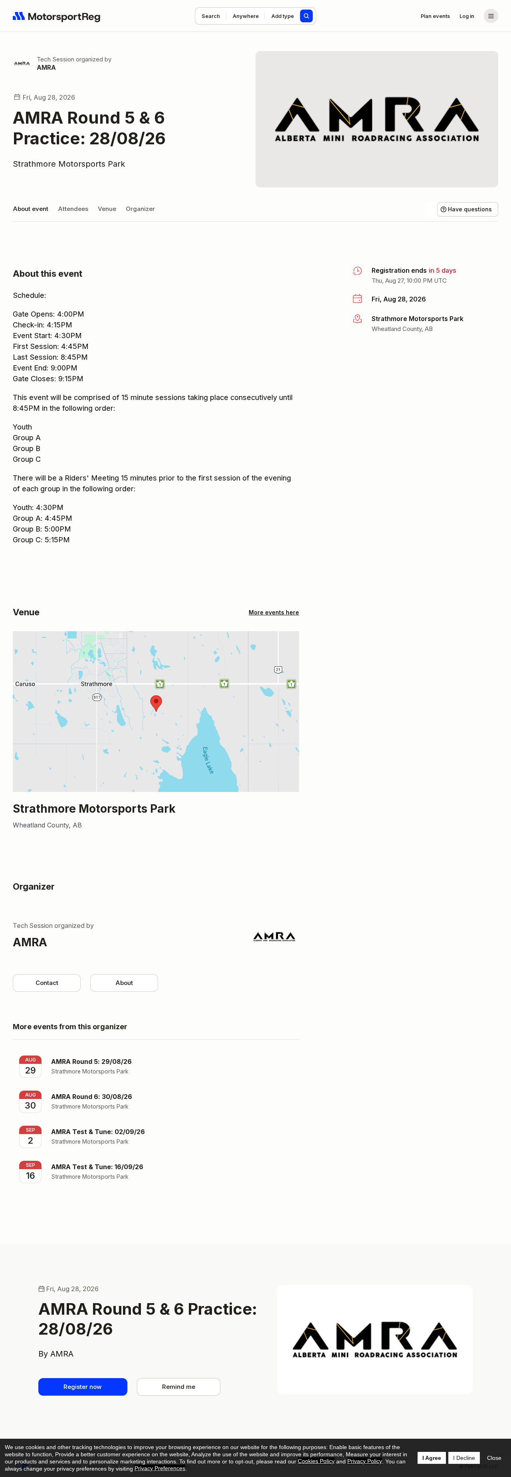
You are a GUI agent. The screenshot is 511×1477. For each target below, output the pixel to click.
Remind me (178, 1386)
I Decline (464, 1458)
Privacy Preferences (160, 1468)
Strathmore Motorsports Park (69, 164)
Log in (467, 16)
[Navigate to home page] (57, 16)
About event (30, 209)
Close (494, 1458)
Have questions (470, 209)
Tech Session (55, 59)
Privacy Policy (364, 1461)
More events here (274, 612)
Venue (107, 209)
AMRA (46, 67)
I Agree (431, 1458)
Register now (82, 1386)
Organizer (140, 209)
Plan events (435, 16)
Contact (47, 983)
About (124, 983)
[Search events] (306, 16)
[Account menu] (491, 16)
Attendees (73, 209)
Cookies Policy (316, 1461)
